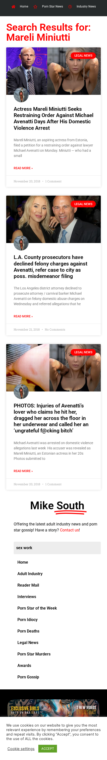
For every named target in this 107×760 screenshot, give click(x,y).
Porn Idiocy (27, 619)
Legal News (27, 642)
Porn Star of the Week (37, 608)
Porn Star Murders (34, 654)
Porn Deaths (28, 631)
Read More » (23, 168)
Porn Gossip (28, 677)
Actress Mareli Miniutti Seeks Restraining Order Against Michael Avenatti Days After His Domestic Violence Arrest (53, 118)
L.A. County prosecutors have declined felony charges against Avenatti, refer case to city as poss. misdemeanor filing (50, 266)
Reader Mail (28, 585)
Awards (24, 665)
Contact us (69, 530)
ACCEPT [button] (47, 749)
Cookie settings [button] (21, 749)
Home (22, 562)
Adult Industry (30, 573)
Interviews (26, 596)
